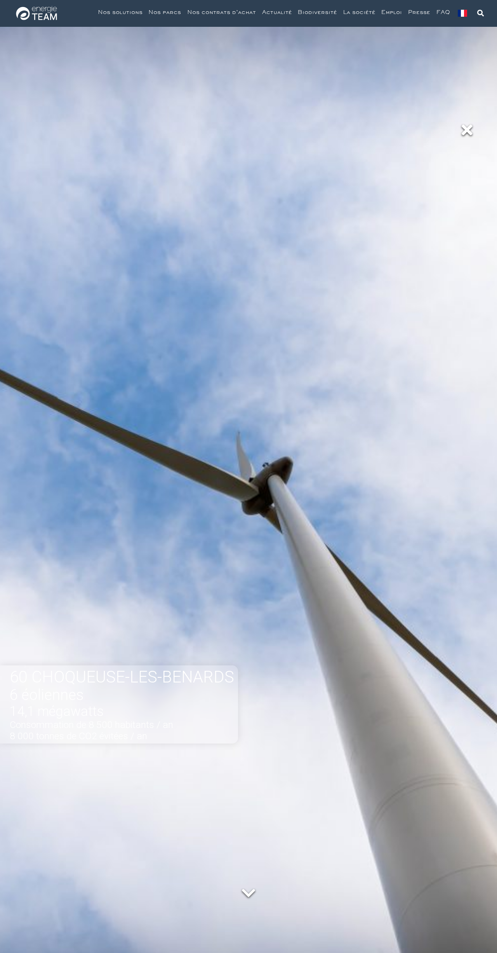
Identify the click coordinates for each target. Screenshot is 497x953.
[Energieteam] (36, 13)
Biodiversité (317, 13)
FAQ (443, 13)
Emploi (391, 13)
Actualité (277, 13)
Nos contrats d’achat (221, 13)
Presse (419, 13)
